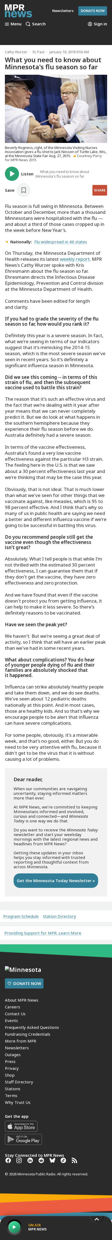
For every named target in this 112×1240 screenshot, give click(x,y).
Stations (12, 1088)
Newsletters (17, 1047)
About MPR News (21, 1000)
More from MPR (20, 1041)
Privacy (12, 1068)
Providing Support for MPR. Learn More (42, 933)
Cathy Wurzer (16, 51)
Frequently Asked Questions (32, 1027)
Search (39, 24)
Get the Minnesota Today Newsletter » (56, 880)
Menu (16, 24)
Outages (13, 1054)
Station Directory (59, 916)
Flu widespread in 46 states (60, 241)
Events (11, 1020)
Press (10, 1061)
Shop (10, 1075)
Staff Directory (19, 1082)
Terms (11, 1095)
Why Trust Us (17, 1102)
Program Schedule (21, 916)
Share (99, 190)
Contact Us (15, 1013)
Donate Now (93, 10)
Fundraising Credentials (27, 1034)
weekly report (75, 259)
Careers (12, 1007)
